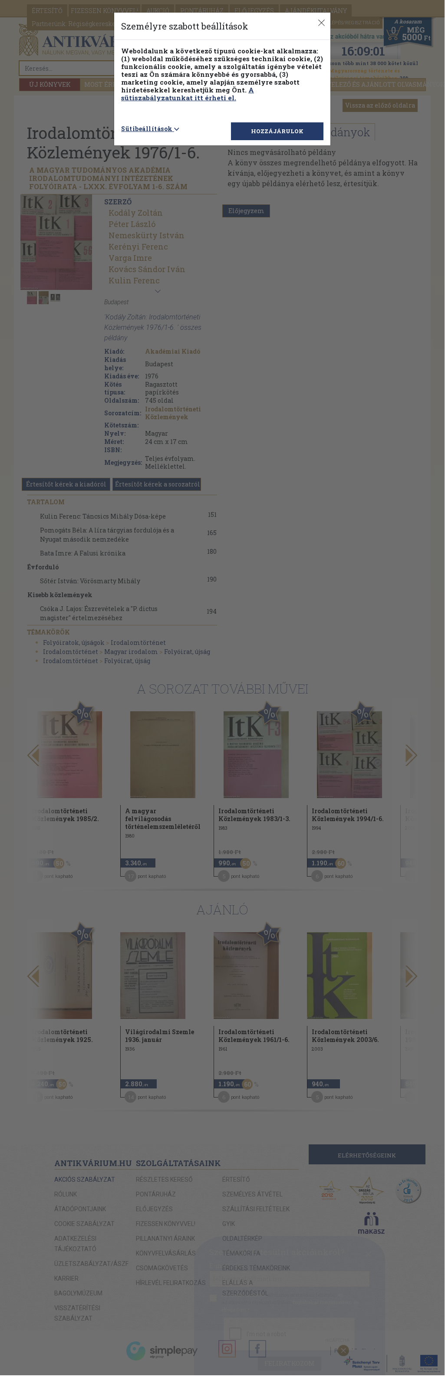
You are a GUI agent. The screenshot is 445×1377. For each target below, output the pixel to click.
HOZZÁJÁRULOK (277, 131)
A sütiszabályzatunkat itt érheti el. (187, 93)
